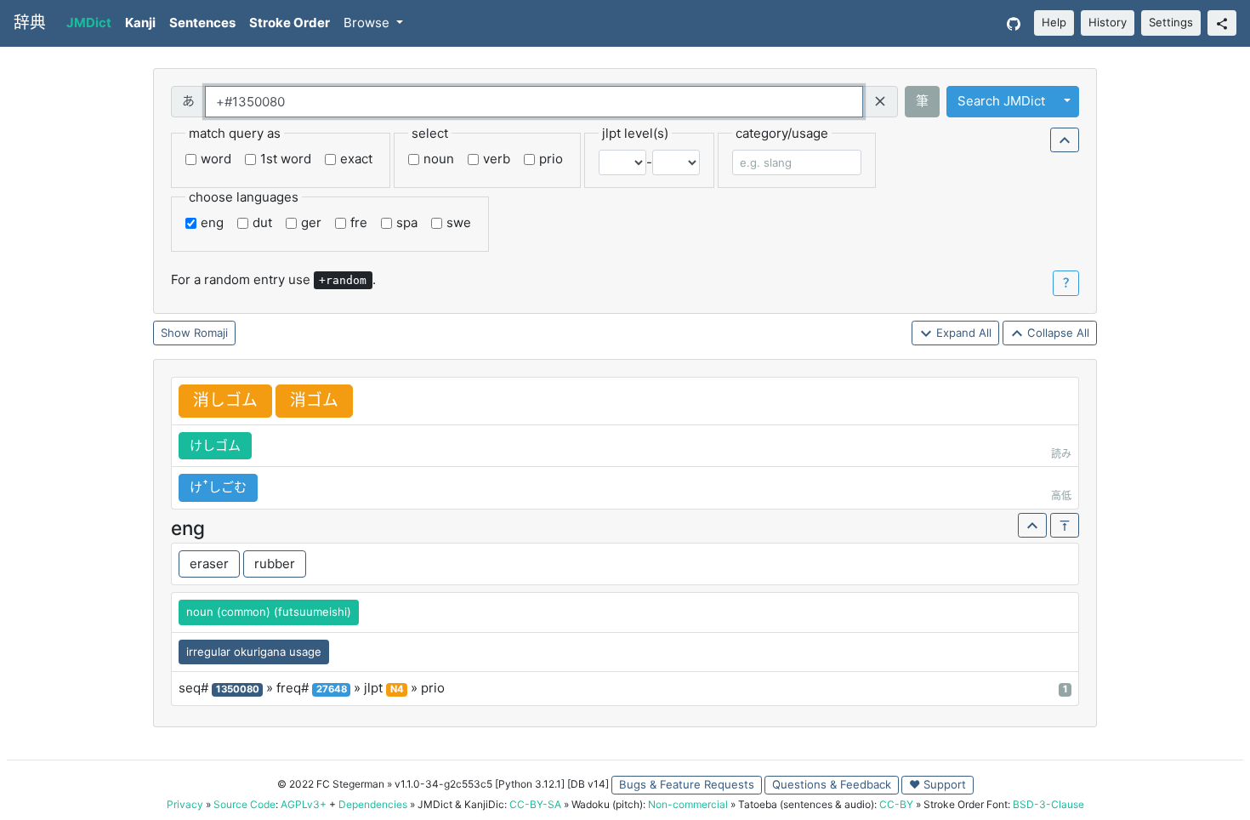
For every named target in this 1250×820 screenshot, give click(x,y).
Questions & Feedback (831, 784)
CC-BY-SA (535, 804)
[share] (1221, 23)
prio (551, 159)
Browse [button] (368, 22)
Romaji (211, 332)
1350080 (237, 689)
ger (311, 222)
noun (438, 159)
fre (358, 222)
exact (356, 159)
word (216, 159)
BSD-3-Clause (1048, 804)
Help (1054, 22)
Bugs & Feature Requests (686, 784)
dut (262, 222)
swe (458, 222)
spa (407, 222)
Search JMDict (1001, 101)
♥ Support (937, 784)
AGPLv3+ (304, 804)
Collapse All (1056, 332)
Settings (1171, 22)
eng (212, 222)
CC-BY (896, 804)
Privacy (185, 804)
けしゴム (215, 445)
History (1107, 22)
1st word (285, 159)
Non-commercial (688, 804)
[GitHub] (1013, 23)
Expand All (962, 332)
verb (496, 159)
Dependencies (372, 804)
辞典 (30, 22)
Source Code (244, 804)
